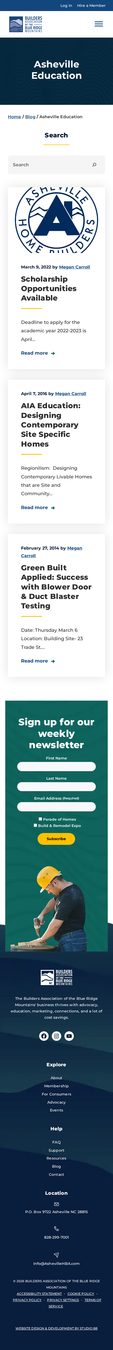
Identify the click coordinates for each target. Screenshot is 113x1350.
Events (56, 1110)
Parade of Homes (59, 819)
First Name (56, 758)
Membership (56, 1086)
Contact (56, 1174)
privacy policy (27, 1300)
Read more (35, 353)
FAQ (56, 1142)
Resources (56, 1158)
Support (56, 1150)
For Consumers (56, 1094)
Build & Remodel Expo (59, 825)
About (57, 1077)
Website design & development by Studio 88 (57, 1328)
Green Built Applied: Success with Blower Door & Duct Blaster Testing (56, 587)
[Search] (94, 165)
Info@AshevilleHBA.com (56, 1263)
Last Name (56, 778)
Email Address (48, 798)
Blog (30, 116)
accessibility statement (39, 1294)
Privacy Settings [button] (63, 1300)
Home (14, 116)
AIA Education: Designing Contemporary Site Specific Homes (50, 424)
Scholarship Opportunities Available (49, 289)
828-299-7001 (56, 1237)
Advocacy (56, 1102)
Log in (66, 5)
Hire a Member (91, 5)
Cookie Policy (81, 1294)
